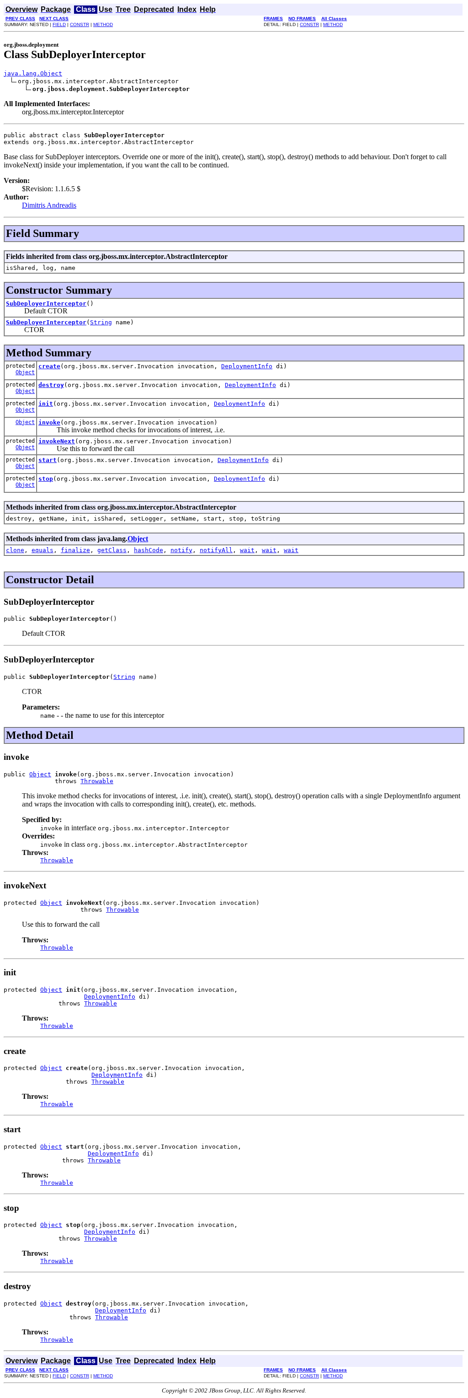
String (101, 322)
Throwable (96, 781)
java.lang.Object (33, 73)
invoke (49, 422)
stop (45, 478)
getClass (112, 550)
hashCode (148, 550)
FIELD (59, 24)
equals (42, 550)
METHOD (103, 24)
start (47, 460)
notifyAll (216, 550)
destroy (51, 385)
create (49, 366)
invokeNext (56, 441)
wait (247, 550)
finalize (75, 550)
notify (181, 550)
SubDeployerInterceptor (46, 303)
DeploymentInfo (246, 366)
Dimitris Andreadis (49, 205)
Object (25, 372)
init (45, 403)
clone (15, 550)
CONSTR (79, 24)
